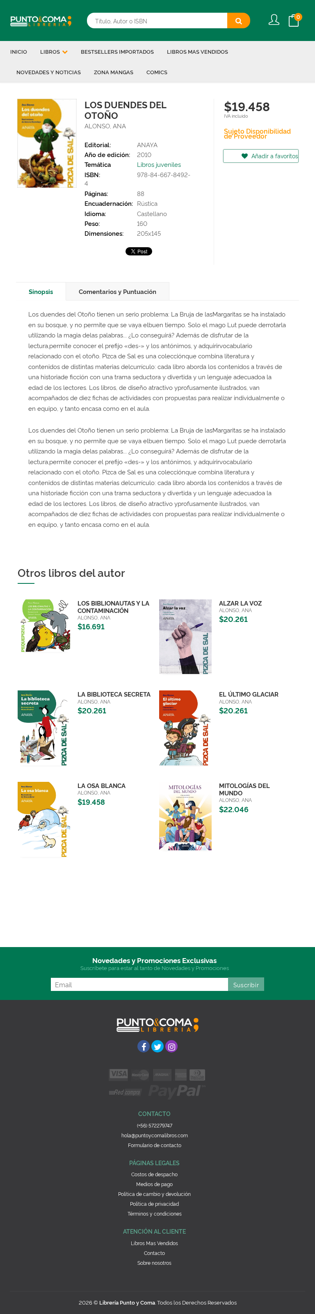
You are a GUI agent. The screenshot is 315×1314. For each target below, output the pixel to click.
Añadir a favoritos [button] (274, 155)
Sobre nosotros (154, 1262)
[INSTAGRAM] (171, 1046)
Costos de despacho (154, 1174)
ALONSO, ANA (105, 125)
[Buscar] (238, 20)
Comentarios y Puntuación (117, 291)
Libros (50, 51)
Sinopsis (41, 291)
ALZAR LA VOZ (240, 603)
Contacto (154, 1252)
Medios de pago (154, 1183)
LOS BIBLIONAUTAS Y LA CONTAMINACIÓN (113, 607)
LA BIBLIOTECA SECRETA (114, 694)
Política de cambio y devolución (154, 1193)
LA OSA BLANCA (102, 785)
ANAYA (147, 144)
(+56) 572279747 (154, 1125)
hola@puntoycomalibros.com (154, 1135)
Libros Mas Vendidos (154, 1242)
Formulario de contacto (154, 1144)
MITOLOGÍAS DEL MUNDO (244, 789)
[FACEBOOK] (143, 1046)
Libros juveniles (159, 164)
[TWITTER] (157, 1046)
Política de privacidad (154, 1203)
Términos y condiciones (155, 1213)
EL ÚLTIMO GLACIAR (248, 694)
